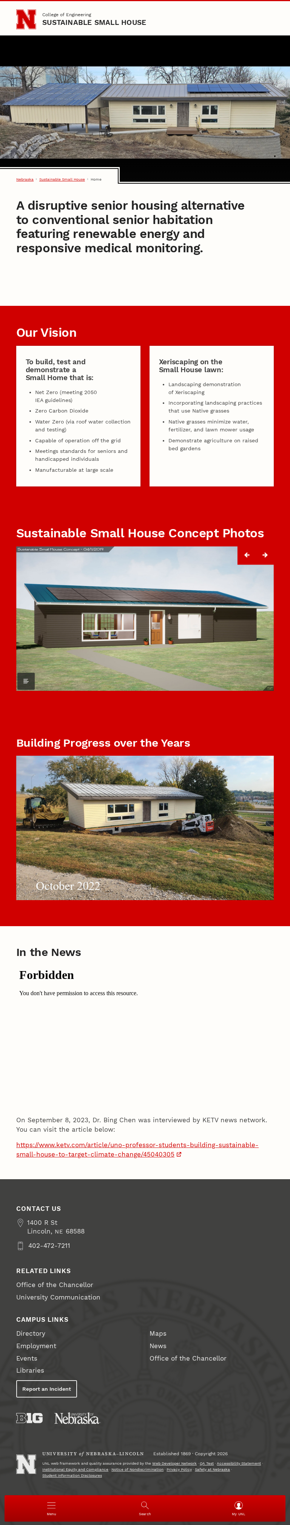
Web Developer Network (174, 1463)
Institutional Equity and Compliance (75, 1469)
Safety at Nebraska (212, 1469)
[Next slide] (265, 555)
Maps (158, 1333)
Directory (30, 1333)
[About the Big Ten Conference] (29, 1418)
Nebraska (25, 179)
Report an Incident (46, 1389)
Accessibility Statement (239, 1463)
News (158, 1346)
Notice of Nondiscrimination (137, 1469)
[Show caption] (26, 681)
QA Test (207, 1463)
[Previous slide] (247, 555)
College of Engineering (66, 14)
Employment (36, 1346)
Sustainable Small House (94, 22)
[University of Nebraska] (77, 1418)
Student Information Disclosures (72, 1475)
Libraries (30, 1370)
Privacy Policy (179, 1469)
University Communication (58, 1297)
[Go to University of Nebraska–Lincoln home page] (26, 19)
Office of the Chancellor (54, 1285)
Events (26, 1358)
